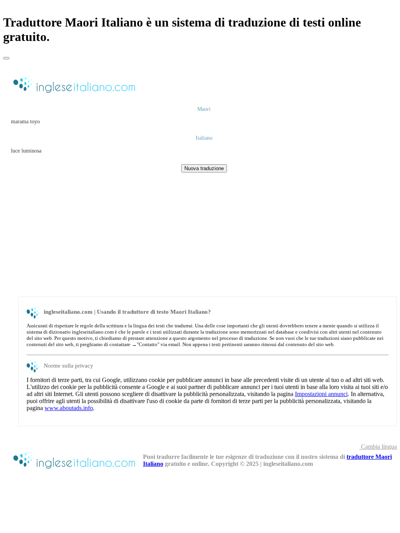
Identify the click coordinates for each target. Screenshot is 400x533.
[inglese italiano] (73, 94)
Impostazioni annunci (321, 394)
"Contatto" (148, 344)
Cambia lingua (378, 446)
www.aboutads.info (69, 408)
